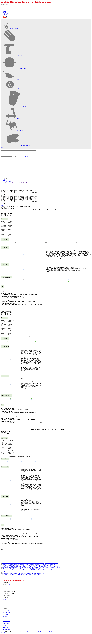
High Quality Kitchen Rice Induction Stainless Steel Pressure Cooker (18, 182)
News (4, 11)
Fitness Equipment (7, 610)
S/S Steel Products (7, 181)
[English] (6, 17)
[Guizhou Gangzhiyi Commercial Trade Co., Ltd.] (26, 3)
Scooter (4, 625)
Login (32, 631)
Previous (2, 204)
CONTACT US (4, 632)
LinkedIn (5, 14)
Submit (26, 156)
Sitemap (29, 631)
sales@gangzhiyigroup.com (12, 584)
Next (2, 205)
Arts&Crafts (5, 627)
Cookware (5, 618)
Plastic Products (6, 623)
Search (2, 5)
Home (4, 7)
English (4, 15)
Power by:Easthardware (50, 631)
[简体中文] (4, 17)
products (5, 604)
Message (5, 12)
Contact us (5, 13)
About (4, 10)
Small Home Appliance (8, 616)
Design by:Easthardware (39, 631)
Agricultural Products (7, 629)
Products (5, 9)
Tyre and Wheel (6, 621)
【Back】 (3, 551)
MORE (2, 560)
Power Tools (6, 614)
